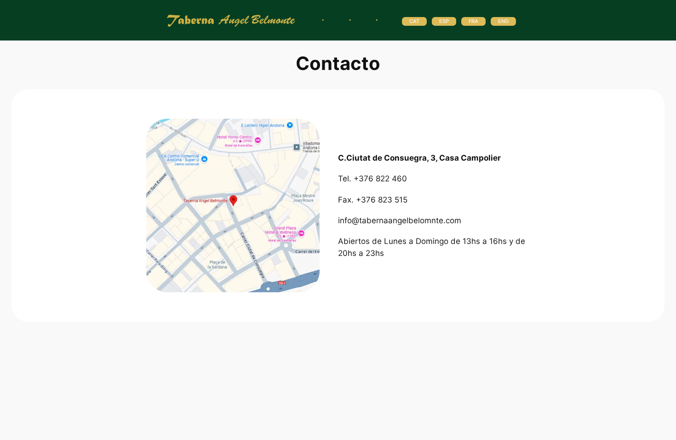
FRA (473, 21)
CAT (414, 21)
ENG (503, 21)
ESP (444, 21)
